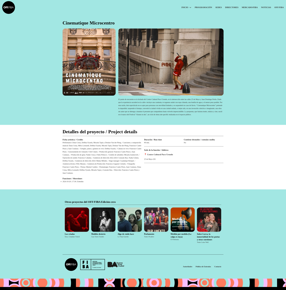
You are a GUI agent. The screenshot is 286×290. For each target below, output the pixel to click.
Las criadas (70, 234)
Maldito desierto (98, 234)
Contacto (217, 267)
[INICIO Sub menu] (190, 7)
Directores (231, 7)
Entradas (80, 181)
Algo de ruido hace (126, 234)
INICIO (184, 7)
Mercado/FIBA (250, 7)
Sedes (218, 7)
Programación (203, 7)
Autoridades (187, 267)
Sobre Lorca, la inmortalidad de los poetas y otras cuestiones (208, 237)
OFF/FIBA (279, 7)
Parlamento (149, 234)
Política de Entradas (203, 267)
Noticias (266, 7)
